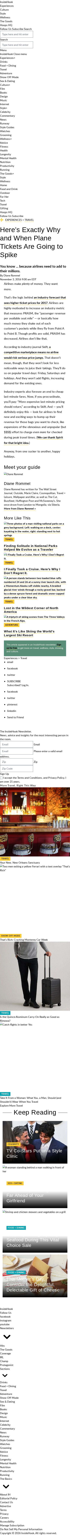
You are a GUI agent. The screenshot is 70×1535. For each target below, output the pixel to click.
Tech (2, 200)
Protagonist (6, 1365)
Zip (35, 762)
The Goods (6, 21)
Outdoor (5, 193)
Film (2, 88)
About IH (5, 1494)
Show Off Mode (9, 77)
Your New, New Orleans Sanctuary (20, 862)
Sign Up (4, 774)
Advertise (5, 1506)
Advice (4, 142)
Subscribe (17, 29)
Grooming (5, 135)
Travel (3, 69)
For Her (4, 196)
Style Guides (7, 127)
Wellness (5, 17)
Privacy (4, 1514)
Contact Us (6, 1502)
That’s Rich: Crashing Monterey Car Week (24, 939)
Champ (4, 1361)
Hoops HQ (6, 25)
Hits (2, 1345)
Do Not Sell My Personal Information (21, 1529)
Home (3, 185)
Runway (4, 123)
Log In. (25, 685)
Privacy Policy (56, 777)
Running (4, 169)
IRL (2, 1357)
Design (4, 96)
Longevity (5, 154)
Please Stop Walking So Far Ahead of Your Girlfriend (31, 1195)
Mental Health (8, 158)
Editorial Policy (8, 1498)
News (3, 119)
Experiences (7, 6)
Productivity (7, 166)
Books (3, 92)
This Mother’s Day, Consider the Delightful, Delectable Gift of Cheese (33, 1284)
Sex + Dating (15, 1183)
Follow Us (5, 29)
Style (3, 13)
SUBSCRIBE (14, 681)
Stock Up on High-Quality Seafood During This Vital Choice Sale (33, 1240)
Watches (5, 131)
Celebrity (5, 112)
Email (37, 744)
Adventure (6, 73)
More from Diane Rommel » (20, 508)
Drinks (3, 61)
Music (3, 100)
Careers (4, 1517)
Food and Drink (9, 189)
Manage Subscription (12, 1525)
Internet (4, 104)
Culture (4, 9)
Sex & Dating (7, 81)
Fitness (4, 146)
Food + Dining (8, 65)
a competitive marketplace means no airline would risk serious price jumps (31, 352)
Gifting (4, 208)
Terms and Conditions (29, 777)
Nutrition (5, 162)
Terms (3, 1510)
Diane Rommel (12, 275)
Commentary (7, 115)
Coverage (5, 1353)
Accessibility (7, 1521)
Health (4, 150)
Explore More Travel (11, 1105)
